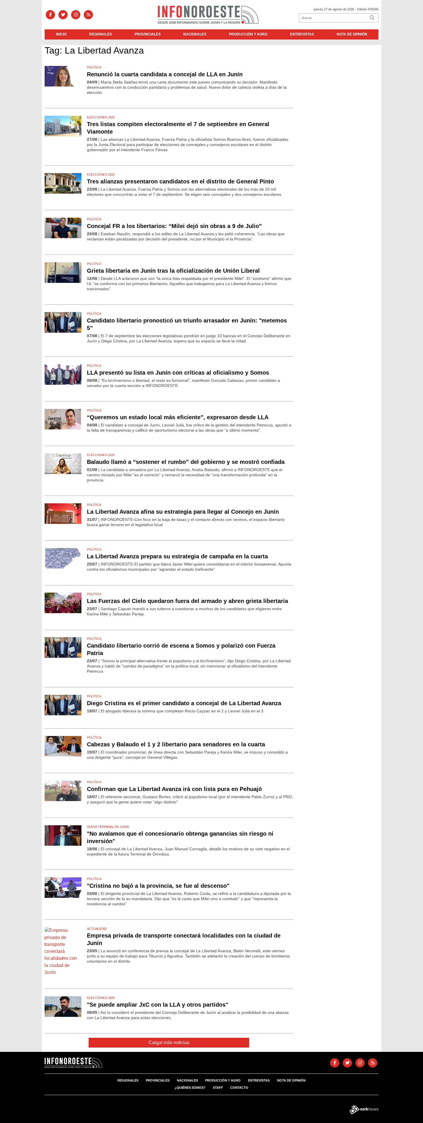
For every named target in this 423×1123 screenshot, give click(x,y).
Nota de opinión (352, 34)
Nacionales (194, 34)
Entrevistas (302, 34)
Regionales (100, 34)
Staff (218, 1087)
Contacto (239, 1087)
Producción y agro (248, 34)
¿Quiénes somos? (190, 1087)
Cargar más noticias (168, 1042)
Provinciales (148, 34)
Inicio (61, 34)
